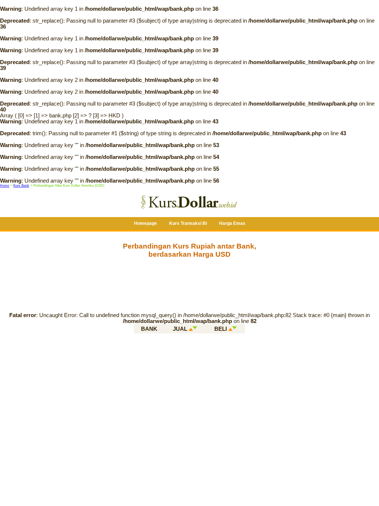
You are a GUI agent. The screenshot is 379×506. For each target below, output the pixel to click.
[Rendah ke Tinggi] (191, 329)
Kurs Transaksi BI (188, 223)
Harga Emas (232, 223)
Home (4, 185)
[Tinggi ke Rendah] (195, 329)
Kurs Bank (21, 185)
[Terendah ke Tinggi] (230, 329)
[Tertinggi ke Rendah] (234, 329)
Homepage (145, 223)
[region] (189, 282)
